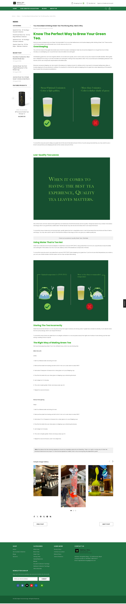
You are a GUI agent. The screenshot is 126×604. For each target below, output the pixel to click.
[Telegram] (47, 516)
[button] (30, 98)
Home (13, 16)
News (18, 16)
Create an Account (108, 3)
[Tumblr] (44, 516)
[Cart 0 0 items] (110, 9)
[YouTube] (31, 585)
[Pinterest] (40, 516)
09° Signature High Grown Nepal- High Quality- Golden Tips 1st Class (22, 113)
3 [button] (75, 510)
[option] (22, 104)
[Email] (50, 516)
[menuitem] (22, 31)
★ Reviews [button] (124, 303)
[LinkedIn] (36, 585)
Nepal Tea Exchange (21, 110)
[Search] (106, 9)
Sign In (99, 3)
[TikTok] (27, 585)
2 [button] (73, 510)
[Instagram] (22, 585)
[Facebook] (34, 516)
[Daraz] (42, 585)
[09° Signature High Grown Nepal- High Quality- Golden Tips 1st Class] (22, 99)
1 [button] (71, 510)
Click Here (85, 238)
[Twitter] (37, 516)
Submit (44, 579)
